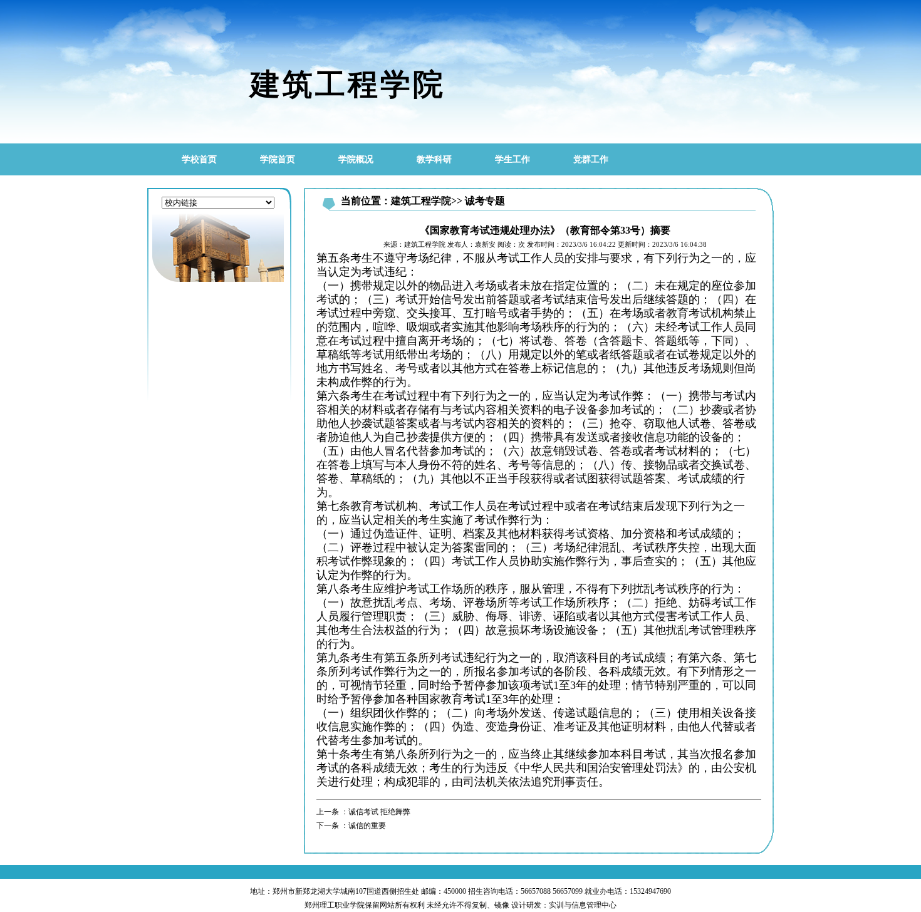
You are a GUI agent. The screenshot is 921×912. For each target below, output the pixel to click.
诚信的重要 (367, 825)
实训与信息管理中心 (583, 905)
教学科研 (434, 159)
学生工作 (512, 159)
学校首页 (199, 159)
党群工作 (590, 159)
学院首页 (277, 159)
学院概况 (355, 159)
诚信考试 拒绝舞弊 (379, 811)
